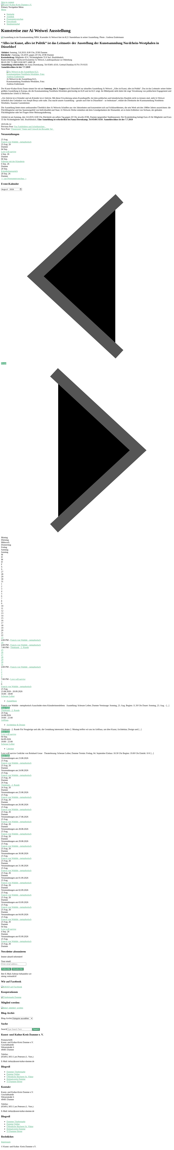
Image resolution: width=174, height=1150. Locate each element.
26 (2, 652)
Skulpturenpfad (13, 24)
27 (2, 655)
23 (2, 637)
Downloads (11, 21)
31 (2, 664)
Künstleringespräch (9, 171)
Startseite (10, 14)
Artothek (10, 16)
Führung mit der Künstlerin (12, 161)
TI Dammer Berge (14, 1081)
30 (2, 662)
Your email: (6, 961)
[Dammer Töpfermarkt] (11, 997)
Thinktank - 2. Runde (19, 647)
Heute (3, 363)
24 (2, 642)
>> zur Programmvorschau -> (14, 178)
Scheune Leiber (8, 696)
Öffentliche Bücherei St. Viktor (20, 1076)
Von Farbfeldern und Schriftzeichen (30, 126)
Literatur (10, 748)
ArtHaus (4, 720)
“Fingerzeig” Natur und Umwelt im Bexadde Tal (32, 129)
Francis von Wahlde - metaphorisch (16, 142)
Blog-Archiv (6, 1018)
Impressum (5, 1142)
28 (2, 657)
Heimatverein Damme (16, 1079)
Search (4, 1029)
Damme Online (13, 1074)
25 (2, 650)
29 (2, 659)
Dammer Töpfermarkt (16, 1072)
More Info (5, 708)
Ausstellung (12, 701)
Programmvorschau (15, 19)
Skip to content (7, 2)
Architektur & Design (16, 725)
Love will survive (8, 152)
